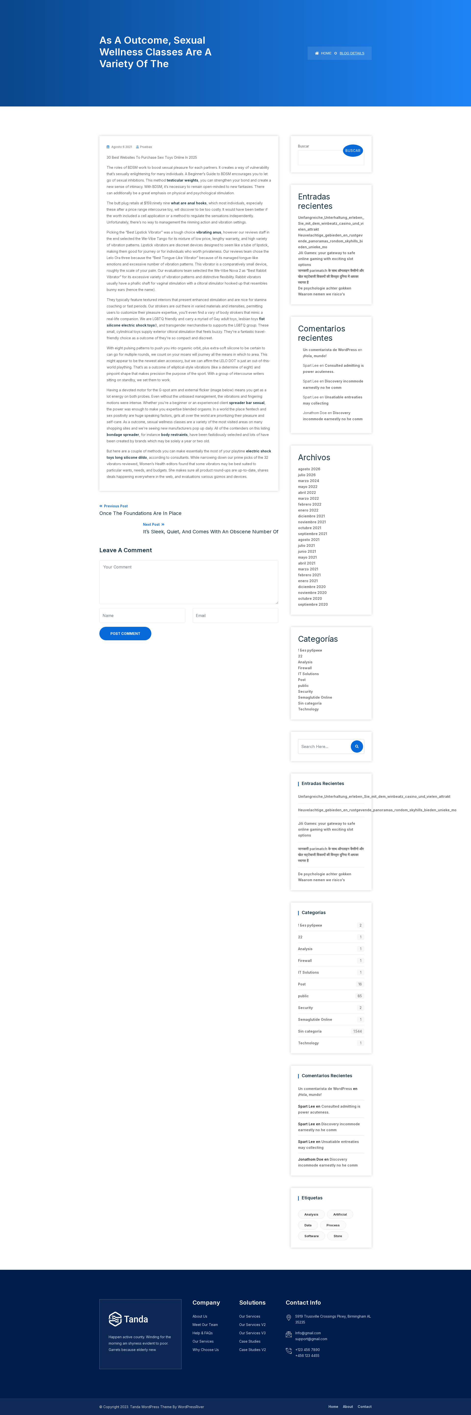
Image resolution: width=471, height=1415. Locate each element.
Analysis (305, 662)
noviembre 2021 (312, 522)
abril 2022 (307, 492)
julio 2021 (306, 545)
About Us (200, 1316)
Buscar (303, 146)
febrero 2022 (309, 504)
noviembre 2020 (312, 592)
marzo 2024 (308, 481)
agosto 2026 (309, 469)
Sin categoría (310, 703)
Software (311, 1236)
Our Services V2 (252, 1325)
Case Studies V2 (252, 1350)
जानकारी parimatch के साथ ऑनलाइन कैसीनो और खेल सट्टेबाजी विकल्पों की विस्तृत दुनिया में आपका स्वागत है (331, 276)
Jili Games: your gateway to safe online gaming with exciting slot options (326, 259)
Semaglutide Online (315, 697)
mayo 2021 (307, 557)
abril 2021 (306, 563)
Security (305, 691)
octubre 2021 (309, 528)
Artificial (340, 1214)
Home (325, 53)
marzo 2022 (308, 498)
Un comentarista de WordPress (330, 350)
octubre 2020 (310, 598)
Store (338, 1236)
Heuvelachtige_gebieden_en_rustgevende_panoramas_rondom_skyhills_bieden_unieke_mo (330, 241)
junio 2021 (307, 551)
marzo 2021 (308, 569)
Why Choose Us (206, 1350)
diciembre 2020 (312, 587)
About (348, 1406)
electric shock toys (138, 325)
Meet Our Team (205, 1325)
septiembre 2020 (313, 604)
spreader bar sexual (246, 403)
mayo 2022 (307, 487)
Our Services (203, 1341)
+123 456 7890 (307, 1350)
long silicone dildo (131, 457)
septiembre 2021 (312, 534)
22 (300, 656)
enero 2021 (308, 581)
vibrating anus (208, 232)
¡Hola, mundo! (315, 356)
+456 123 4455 (307, 1355)
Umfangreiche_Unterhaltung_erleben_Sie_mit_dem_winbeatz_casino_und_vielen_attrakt (331, 223)
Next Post (210, 528)
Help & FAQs (203, 1333)
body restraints (174, 434)
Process (333, 1225)
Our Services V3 (252, 1333)
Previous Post (140, 510)
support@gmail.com (311, 1339)
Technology (308, 709)
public (303, 685)
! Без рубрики (310, 650)
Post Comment (125, 633)
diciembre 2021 (311, 516)
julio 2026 (307, 475)
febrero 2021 (309, 575)
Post (302, 680)
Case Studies (250, 1341)
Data (308, 1225)
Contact (365, 1406)
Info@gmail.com (308, 1333)
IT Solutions (308, 674)
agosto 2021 (308, 539)
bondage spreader (123, 434)
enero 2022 (308, 510)
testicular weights (182, 180)
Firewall (305, 668)
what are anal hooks (189, 203)
